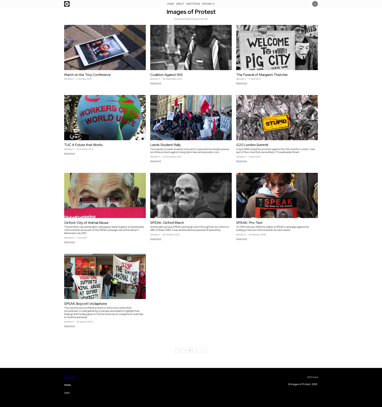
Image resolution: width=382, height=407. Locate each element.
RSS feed (312, 377)
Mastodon (193, 3)
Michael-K (208, 3)
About (180, 3)
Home (170, 3)
